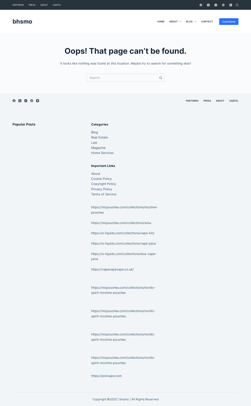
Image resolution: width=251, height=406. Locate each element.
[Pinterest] (223, 5)
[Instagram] (216, 5)
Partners (18, 5)
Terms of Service (103, 194)
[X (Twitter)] (208, 5)
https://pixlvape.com (106, 376)
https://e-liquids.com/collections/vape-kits (122, 233)
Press (32, 5)
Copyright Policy (103, 184)
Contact (207, 21)
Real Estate (99, 137)
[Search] (237, 5)
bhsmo (22, 21)
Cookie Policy (101, 179)
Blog (189, 21)
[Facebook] (201, 5)
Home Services (102, 153)
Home (160, 21)
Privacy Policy (101, 189)
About (44, 5)
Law (94, 143)
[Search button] (161, 78)
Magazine (98, 148)
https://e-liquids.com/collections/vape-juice (123, 243)
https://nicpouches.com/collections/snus (121, 223)
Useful (57, 5)
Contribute (229, 21)
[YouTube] (230, 5)
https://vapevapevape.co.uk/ (112, 269)
